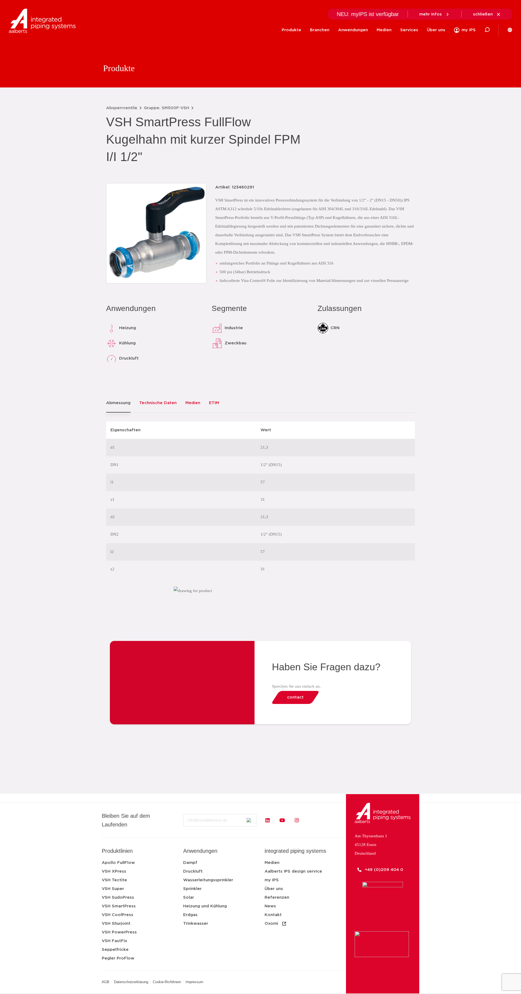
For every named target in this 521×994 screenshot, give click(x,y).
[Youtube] (282, 820)
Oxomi (271, 923)
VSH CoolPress (117, 915)
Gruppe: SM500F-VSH (166, 108)
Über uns (436, 30)
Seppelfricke (115, 950)
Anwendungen (353, 30)
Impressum (194, 982)
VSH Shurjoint (116, 923)
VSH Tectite (114, 880)
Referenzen (277, 897)
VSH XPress (114, 871)
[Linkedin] (268, 820)
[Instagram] (297, 820)
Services (409, 30)
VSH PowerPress (119, 932)
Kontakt (273, 915)
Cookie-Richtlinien (167, 982)
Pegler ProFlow (118, 958)
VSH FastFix (114, 941)
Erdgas (190, 915)
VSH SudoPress (118, 897)
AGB (105, 982)
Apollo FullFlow (118, 863)
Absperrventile (121, 108)
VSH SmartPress (119, 906)
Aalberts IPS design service (293, 871)
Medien (384, 30)
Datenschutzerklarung (131, 982)
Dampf (190, 863)
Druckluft (193, 871)
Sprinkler (192, 889)
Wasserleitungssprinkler (208, 880)
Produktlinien (117, 851)
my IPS (272, 880)
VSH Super (113, 889)
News (270, 906)
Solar (188, 897)
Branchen (319, 30)
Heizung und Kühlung (205, 906)
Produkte (291, 30)
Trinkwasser (195, 923)
